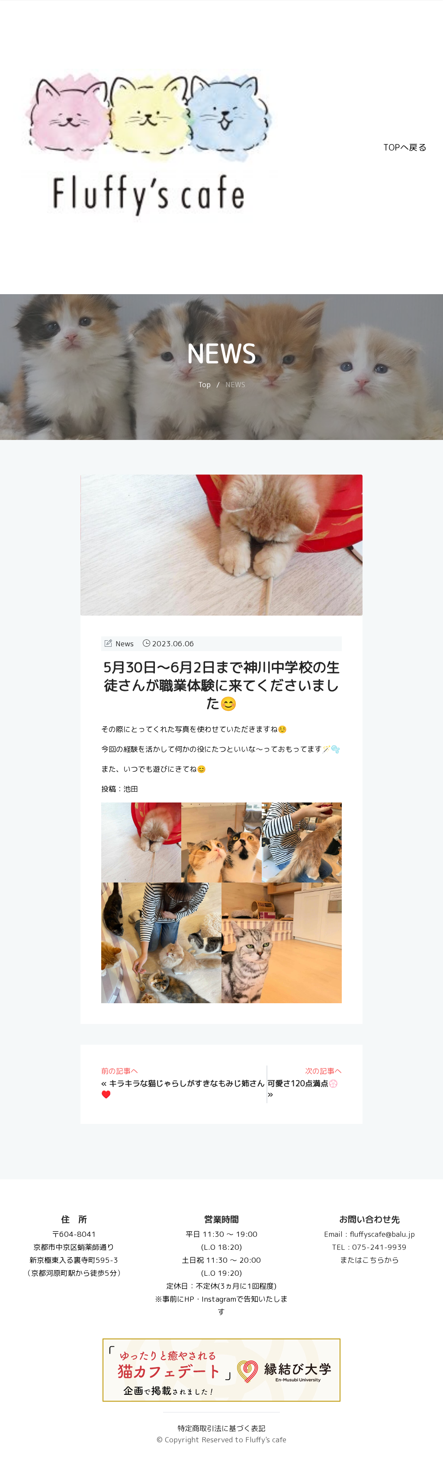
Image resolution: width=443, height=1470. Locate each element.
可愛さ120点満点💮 (302, 1083)
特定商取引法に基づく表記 (221, 1428)
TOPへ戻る (405, 147)
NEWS (235, 384)
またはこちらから (369, 1260)
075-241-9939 (369, 1247)
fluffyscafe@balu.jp (369, 1234)
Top (204, 384)
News (125, 643)
